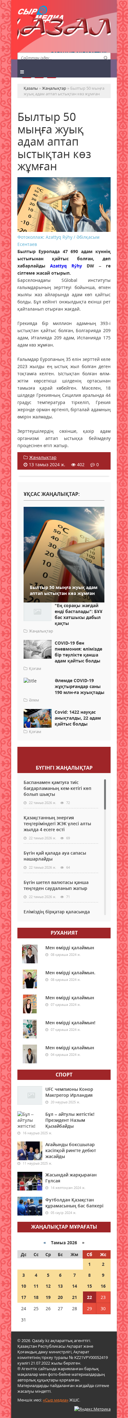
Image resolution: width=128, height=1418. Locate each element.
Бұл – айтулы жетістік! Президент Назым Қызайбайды (69, 1120)
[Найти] (105, 57)
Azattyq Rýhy (66, 266)
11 (36, 1286)
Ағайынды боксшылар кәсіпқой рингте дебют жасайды (70, 1150)
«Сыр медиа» (55, 1400)
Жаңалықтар (43, 457)
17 (23, 1297)
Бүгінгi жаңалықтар (64, 767)
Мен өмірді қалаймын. (70, 973)
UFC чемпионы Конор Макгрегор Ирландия (69, 1092)
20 (60, 1297)
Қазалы (64, 29)
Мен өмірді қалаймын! (70, 1023)
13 (60, 1286)
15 (89, 1286)
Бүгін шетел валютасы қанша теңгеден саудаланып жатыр (56, 885)
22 (89, 1297)
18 (36, 1297)
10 (23, 1286)
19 (48, 1297)
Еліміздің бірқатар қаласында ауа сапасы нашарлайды (57, 915)
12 (48, 1286)
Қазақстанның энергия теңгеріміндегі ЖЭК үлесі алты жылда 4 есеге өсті (57, 823)
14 (74, 1286)
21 (74, 1297)
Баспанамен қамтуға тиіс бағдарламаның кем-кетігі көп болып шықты (57, 788)
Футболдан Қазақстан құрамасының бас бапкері (74, 1203)
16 (103, 1286)
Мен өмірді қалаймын (69, 948)
